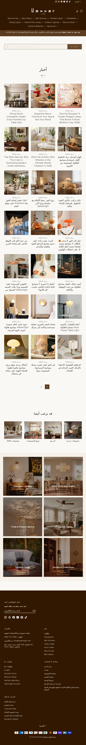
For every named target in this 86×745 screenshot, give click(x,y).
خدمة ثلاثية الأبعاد (10, 702)
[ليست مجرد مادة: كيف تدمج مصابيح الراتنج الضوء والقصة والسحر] (43, 223)
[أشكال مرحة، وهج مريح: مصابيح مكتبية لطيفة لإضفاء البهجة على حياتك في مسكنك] (16, 347)
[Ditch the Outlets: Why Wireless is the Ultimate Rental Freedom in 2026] (43, 139)
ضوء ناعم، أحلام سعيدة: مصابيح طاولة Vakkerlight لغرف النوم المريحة (16, 327)
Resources (51, 26)
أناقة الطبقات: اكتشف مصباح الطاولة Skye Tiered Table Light (69, 327)
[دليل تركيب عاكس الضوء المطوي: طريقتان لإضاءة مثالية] (69, 182)
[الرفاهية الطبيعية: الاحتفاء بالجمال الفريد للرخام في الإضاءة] (69, 347)
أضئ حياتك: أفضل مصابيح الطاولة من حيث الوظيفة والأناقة (69, 287)
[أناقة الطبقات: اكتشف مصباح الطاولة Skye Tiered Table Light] (69, 306)
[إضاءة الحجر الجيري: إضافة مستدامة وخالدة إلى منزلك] (43, 306)
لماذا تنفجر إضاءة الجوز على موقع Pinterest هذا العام (16, 203)
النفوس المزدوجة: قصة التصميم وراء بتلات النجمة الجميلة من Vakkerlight (16, 287)
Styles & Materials (36, 26)
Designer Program (11, 719)
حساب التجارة (9, 705)
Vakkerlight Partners (12, 684)
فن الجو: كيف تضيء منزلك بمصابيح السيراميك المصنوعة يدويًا (43, 368)
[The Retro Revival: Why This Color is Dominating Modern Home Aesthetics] (16, 139)
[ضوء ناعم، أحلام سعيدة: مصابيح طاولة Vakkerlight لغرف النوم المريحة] (16, 306)
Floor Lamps (49, 647)
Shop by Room (69, 22)
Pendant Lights (56, 18)
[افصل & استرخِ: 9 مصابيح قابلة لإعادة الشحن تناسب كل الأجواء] (43, 266)
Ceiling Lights (15, 22)
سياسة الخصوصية (50, 673)
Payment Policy (10, 673)
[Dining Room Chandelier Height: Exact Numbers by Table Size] (16, 96)
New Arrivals (13, 18)
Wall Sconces (41, 18)
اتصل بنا (6, 670)
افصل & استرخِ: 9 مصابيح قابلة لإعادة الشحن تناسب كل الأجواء (43, 287)
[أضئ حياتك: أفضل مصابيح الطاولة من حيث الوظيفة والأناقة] (69, 266)
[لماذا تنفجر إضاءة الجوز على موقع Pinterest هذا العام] (16, 182)
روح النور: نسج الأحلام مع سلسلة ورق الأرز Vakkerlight (43, 203)
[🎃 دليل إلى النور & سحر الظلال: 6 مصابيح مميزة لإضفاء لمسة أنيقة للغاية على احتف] (69, 223)
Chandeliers (71, 18)
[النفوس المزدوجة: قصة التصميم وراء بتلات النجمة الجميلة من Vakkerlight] (16, 266)
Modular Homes (10, 677)
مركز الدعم (48, 666)
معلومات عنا (8, 666)
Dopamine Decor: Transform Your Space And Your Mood (43, 116)
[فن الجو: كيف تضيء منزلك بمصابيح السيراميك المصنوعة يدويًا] (43, 347)
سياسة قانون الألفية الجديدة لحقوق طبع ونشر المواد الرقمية (61, 688)
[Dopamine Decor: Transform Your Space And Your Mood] (43, 96)
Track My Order (10, 709)
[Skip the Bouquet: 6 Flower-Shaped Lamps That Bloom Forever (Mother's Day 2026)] (69, 96)
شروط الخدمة (48, 680)
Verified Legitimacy (12, 680)
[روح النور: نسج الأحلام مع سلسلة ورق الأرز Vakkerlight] (43, 182)
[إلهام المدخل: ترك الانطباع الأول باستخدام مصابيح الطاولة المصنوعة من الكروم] (69, 139)
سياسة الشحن (49, 677)
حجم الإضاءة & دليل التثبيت (13, 716)
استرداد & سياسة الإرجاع (52, 684)
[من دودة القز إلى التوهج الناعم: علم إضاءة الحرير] (16, 223)
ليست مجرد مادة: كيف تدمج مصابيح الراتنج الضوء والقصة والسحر (43, 243)
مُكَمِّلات (46, 634)
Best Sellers (27, 18)
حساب (46, 670)
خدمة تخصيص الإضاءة (11, 712)
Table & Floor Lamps (33, 22)
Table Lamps (49, 644)
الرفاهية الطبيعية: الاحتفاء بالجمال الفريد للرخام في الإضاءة (69, 368)
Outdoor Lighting (52, 22)
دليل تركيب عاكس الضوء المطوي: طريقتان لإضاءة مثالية (70, 203)
